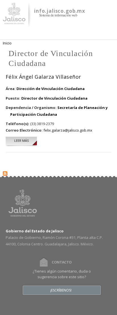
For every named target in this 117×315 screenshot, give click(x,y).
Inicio (7, 43)
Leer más (25, 140)
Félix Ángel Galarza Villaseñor (43, 76)
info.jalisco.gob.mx (59, 11)
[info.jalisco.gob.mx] (14, 20)
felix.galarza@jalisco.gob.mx (67, 130)
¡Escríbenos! (61, 290)
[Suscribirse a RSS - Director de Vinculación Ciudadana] (5, 172)
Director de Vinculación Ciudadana (54, 98)
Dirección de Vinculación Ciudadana (50, 88)
